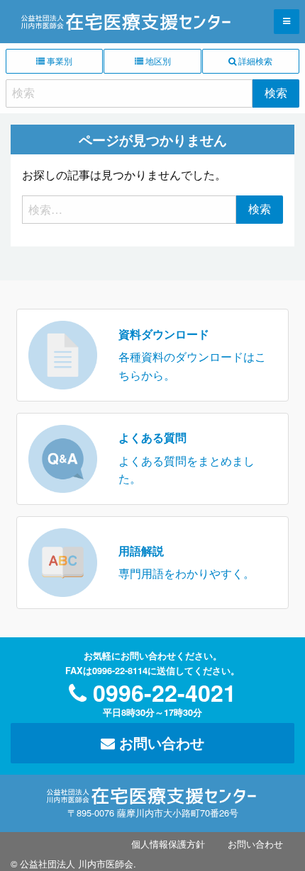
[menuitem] (168, 844)
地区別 (157, 61)
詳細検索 (254, 61)
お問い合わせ (159, 742)
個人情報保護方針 (168, 843)
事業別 (58, 61)
